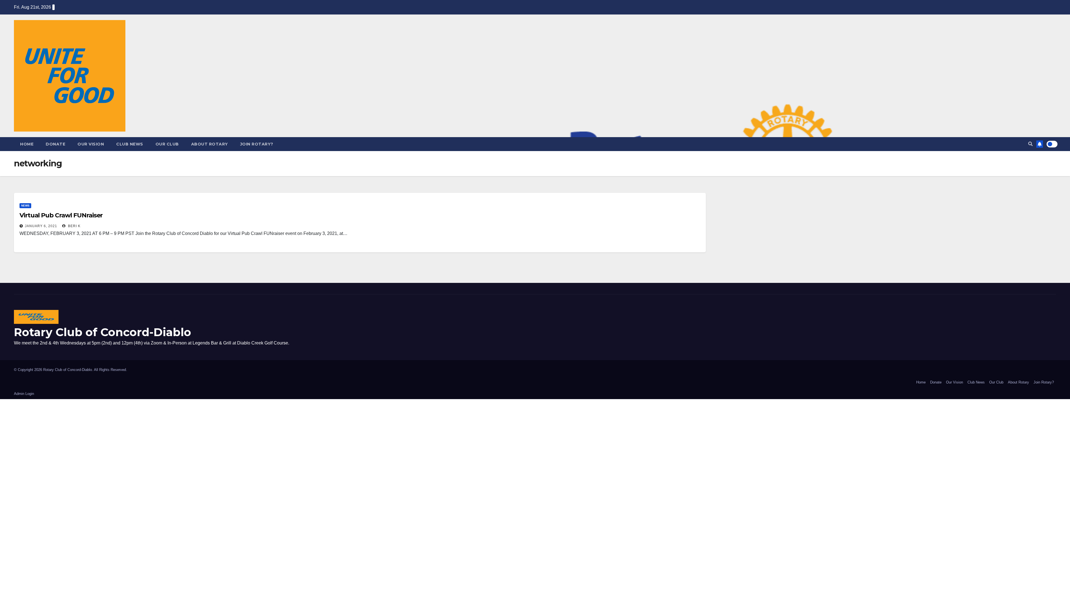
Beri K (74, 226)
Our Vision (90, 144)
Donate (55, 144)
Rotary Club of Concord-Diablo (102, 332)
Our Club (167, 144)
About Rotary (209, 144)
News (25, 205)
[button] (1030, 144)
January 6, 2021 (41, 226)
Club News (129, 144)
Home (26, 144)
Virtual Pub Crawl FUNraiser (61, 215)
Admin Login (24, 394)
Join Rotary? (256, 144)
